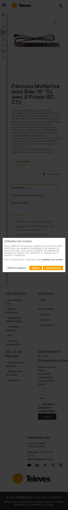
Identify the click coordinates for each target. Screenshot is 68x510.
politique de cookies (52, 259)
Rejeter (35, 268)
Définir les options (16, 268)
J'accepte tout (53, 268)
